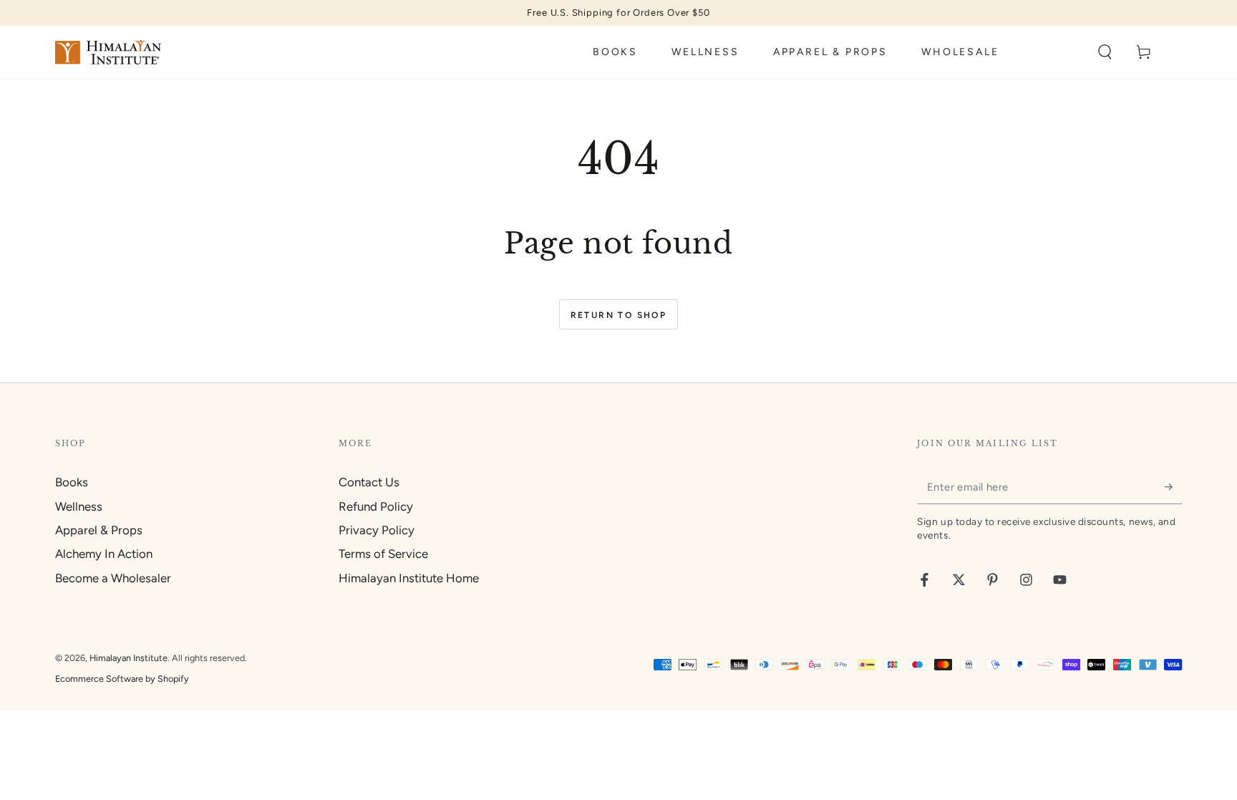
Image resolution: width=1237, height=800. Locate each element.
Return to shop (619, 315)
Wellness (78, 506)
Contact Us (369, 482)
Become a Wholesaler (113, 578)
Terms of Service (383, 553)
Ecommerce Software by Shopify (122, 678)
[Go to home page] (108, 52)
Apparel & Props (98, 530)
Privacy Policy (376, 530)
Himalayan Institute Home (409, 578)
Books (71, 482)
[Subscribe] (1173, 486)
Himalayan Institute (128, 657)
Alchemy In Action (103, 553)
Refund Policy (376, 506)
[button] (1105, 52)
